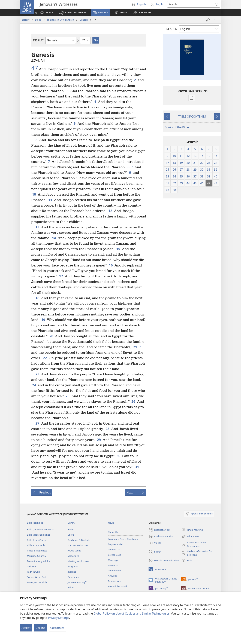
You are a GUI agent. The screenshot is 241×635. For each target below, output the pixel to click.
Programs (73, 566)
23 (37, 374)
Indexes (72, 571)
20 (51, 336)
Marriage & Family (36, 555)
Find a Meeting (192, 530)
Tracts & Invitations (78, 545)
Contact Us (114, 549)
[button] (73, 12)
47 (34, 68)
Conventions (114, 570)
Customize (57, 628)
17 (61, 276)
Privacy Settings (58, 618)
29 (99, 439)
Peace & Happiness (37, 550)
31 (137, 466)
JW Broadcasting (77, 582)
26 (133, 401)
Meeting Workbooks (78, 561)
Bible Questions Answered (40, 529)
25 (68, 396)
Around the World (117, 586)
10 (34, 194)
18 (37, 298)
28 (107, 428)
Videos (71, 587)
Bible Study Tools (36, 545)
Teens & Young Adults (38, 561)
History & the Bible (37, 582)
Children (31, 566)
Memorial (113, 565)
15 (118, 248)
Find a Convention (161, 537)
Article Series (74, 550)
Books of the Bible (177, 127)
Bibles (38, 19)
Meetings (113, 560)
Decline (40, 628)
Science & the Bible (37, 577)
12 (110, 210)
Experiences (114, 581)
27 (37, 423)
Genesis (84, 19)
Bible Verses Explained (38, 534)
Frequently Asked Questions (123, 539)
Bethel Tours (114, 554)
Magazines (73, 555)
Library (25, 19)
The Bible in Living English (60, 19)
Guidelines (73, 577)
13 (37, 227)
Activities (112, 575)
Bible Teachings (35, 522)
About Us (113, 532)
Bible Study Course (37, 540)
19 (43, 319)
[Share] (208, 19)
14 (54, 238)
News (111, 522)
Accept (26, 628)
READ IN (171, 29)
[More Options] (216, 19)
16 (111, 265)
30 (118, 456)
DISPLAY (38, 40)
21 (135, 347)
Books (71, 534)
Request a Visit (115, 544)
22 (45, 358)
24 (34, 385)
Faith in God (33, 571)
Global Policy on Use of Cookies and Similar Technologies (132, 613)
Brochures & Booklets (79, 540)
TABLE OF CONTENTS (192, 116)
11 (50, 199)
